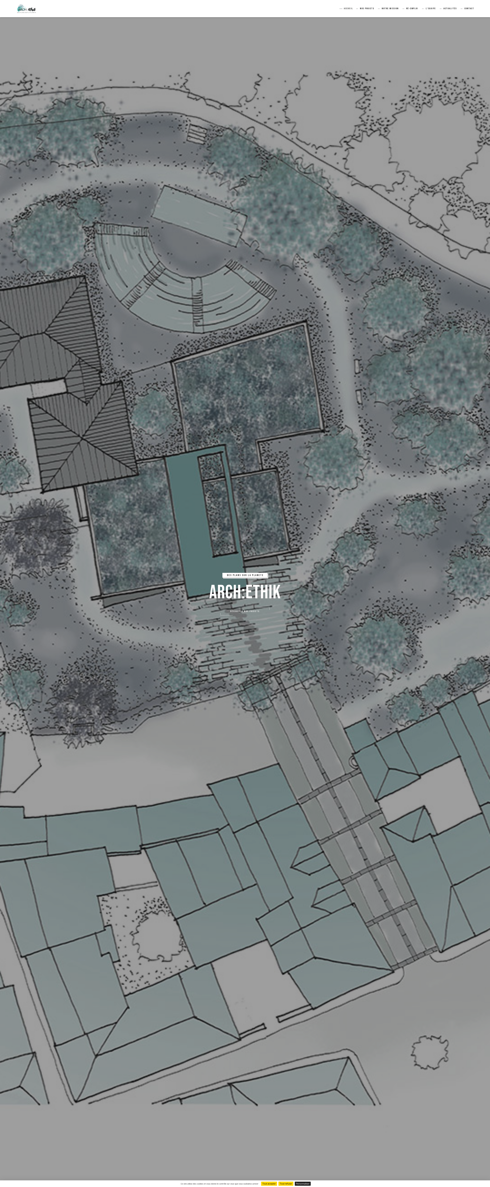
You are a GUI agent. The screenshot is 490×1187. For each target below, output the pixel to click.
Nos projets (367, 8)
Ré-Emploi (412, 8)
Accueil (348, 8)
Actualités (450, 8)
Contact (469, 8)
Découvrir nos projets (245, 611)
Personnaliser (302, 1183)
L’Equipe (431, 8)
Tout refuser (286, 1183)
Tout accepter (269, 1183)
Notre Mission (390, 8)
